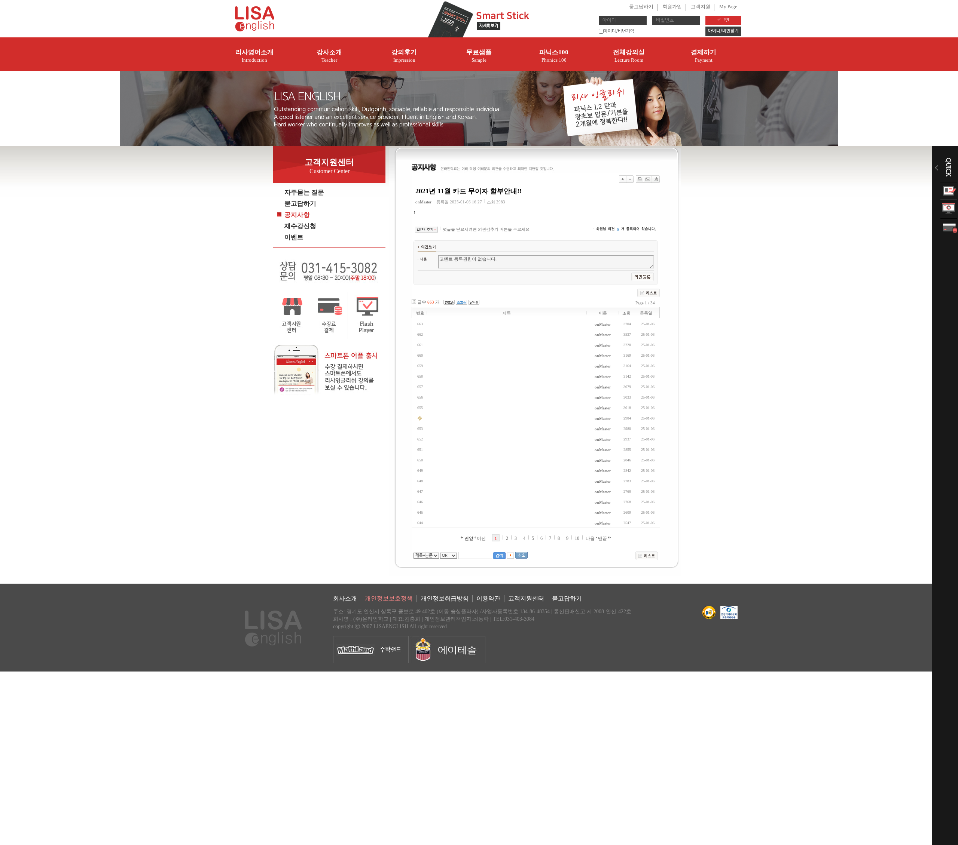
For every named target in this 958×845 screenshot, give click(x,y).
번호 (420, 313)
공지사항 (297, 214)
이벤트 (293, 237)
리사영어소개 (254, 56)
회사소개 (345, 598)
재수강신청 (300, 226)
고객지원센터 (526, 598)
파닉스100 (553, 56)
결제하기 (703, 56)
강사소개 (329, 56)
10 (577, 538)
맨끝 (603, 538)
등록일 (646, 313)
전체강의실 (629, 56)
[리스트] (646, 555)
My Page (728, 6)
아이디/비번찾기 (723, 31)
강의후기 (404, 56)
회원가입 (672, 6)
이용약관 (488, 598)
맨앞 (468, 538)
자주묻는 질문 (304, 192)
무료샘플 (479, 56)
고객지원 (700, 6)
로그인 (723, 20)
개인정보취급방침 (445, 598)
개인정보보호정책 (389, 598)
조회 (626, 313)
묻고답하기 (641, 6)
